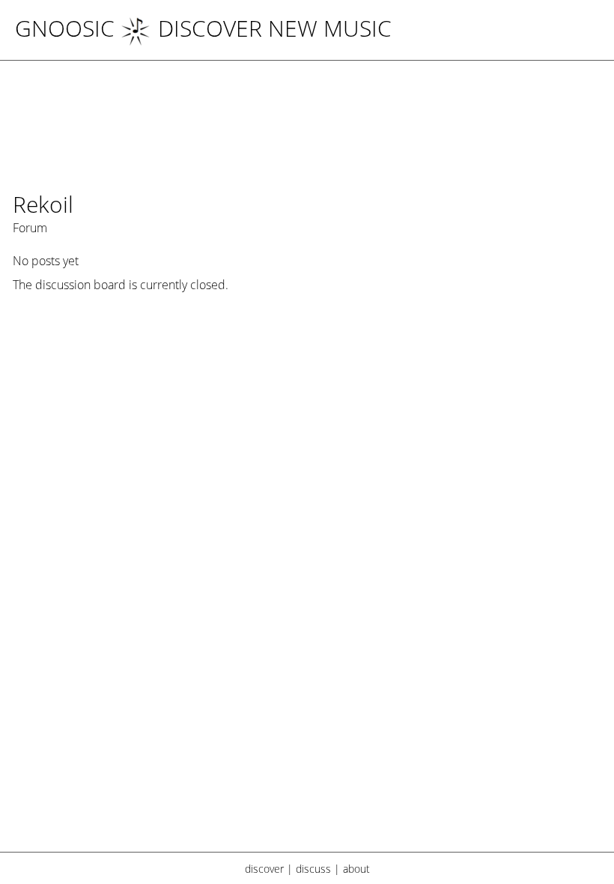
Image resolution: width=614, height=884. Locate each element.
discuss (313, 869)
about (356, 869)
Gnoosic (65, 28)
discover (264, 869)
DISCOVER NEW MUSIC (275, 28)
